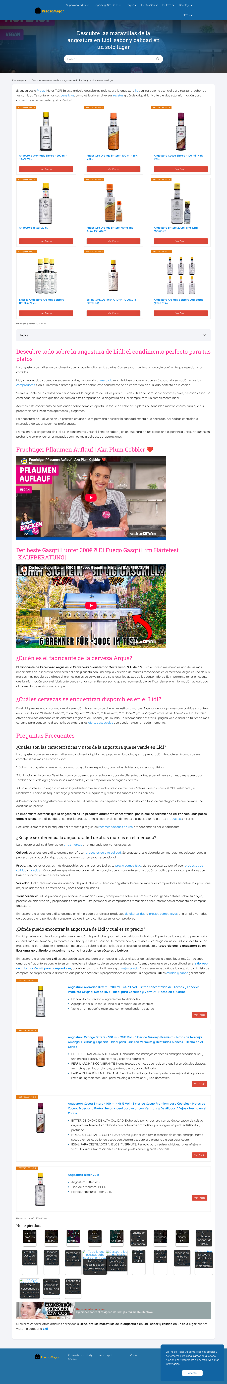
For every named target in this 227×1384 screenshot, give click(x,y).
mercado (106, 380)
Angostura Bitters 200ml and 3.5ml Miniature (176, 229)
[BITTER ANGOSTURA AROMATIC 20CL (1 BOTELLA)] (113, 275)
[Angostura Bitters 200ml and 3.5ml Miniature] (181, 203)
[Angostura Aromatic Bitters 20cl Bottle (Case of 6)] (181, 275)
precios (35, 870)
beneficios (67, 95)
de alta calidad (135, 914)
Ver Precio (46, 169)
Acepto (192, 1373)
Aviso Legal (105, 1355)
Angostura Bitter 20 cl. (33, 227)
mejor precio (130, 968)
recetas (118, 95)
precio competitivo (128, 865)
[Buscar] (156, 58)
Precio (41, 90)
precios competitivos (163, 914)
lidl (137, 90)
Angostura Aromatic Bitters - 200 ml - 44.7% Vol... (43, 157)
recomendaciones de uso (115, 827)
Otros (186, 15)
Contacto (135, 1355)
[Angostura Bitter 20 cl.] (46, 203)
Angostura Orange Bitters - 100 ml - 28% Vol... (112, 157)
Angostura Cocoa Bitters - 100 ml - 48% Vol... (178, 157)
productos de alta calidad (103, 852)
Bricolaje (184, 5)
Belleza (166, 5)
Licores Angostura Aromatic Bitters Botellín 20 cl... (41, 301)
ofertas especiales (100, 722)
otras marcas (73, 844)
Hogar (130, 5)
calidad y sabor (177, 973)
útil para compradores (55, 968)
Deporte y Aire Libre (106, 5)
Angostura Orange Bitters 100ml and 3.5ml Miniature (110, 229)
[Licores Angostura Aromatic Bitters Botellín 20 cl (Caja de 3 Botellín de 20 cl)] (46, 275)
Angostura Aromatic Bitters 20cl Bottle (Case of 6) (178, 301)
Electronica (148, 5)
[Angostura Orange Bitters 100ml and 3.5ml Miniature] (113, 203)
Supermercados (76, 5)
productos (174, 819)
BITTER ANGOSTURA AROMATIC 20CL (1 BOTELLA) (111, 301)
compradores (25, 385)
